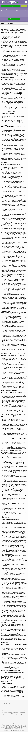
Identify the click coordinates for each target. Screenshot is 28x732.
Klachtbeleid (8, 702)
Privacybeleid (22, 702)
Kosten (18, 702)
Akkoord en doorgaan (14, 18)
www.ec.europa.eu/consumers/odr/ (10, 668)
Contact (19, 703)
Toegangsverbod (13, 702)
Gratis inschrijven (10, 6)
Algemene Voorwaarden (13, 703)
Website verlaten (14, 20)
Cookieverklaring (6, 703)
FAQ (4, 702)
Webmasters (23, 703)
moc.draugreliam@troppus (16, 647)
